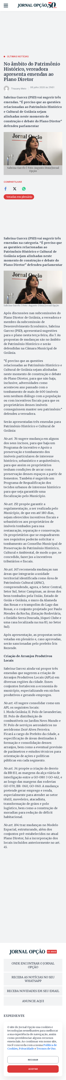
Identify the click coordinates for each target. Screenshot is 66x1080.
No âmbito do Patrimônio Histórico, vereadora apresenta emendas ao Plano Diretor (32, 71)
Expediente (14, 1016)
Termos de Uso (46, 1048)
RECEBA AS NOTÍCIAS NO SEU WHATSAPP (33, 979)
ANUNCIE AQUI (33, 1001)
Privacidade (26, 1048)
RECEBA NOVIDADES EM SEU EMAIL (33, 991)
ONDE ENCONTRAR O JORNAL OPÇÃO (33, 965)
